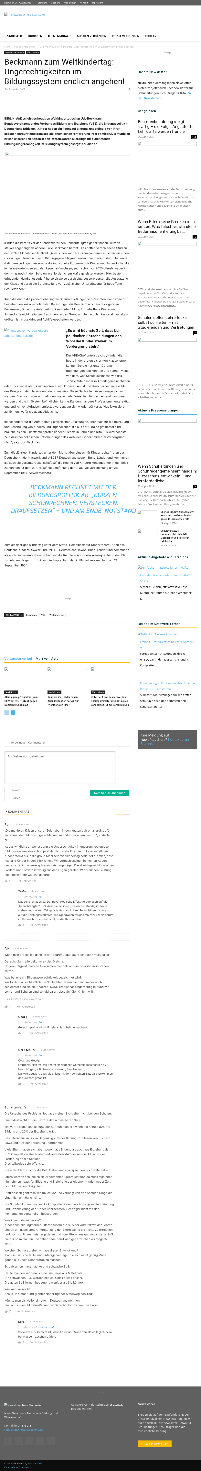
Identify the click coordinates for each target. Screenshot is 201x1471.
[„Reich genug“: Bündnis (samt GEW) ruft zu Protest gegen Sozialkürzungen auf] (23, 680)
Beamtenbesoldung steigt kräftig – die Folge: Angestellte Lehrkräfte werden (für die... (166, 126)
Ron (40, 896)
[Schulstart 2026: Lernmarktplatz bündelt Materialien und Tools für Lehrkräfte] (147, 536)
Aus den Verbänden (91, 36)
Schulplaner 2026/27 (109, 1404)
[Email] (68, 105)
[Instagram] (174, 2)
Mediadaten (70, 2)
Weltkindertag (56, 614)
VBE (43, 614)
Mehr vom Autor (48, 659)
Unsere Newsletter (152, 72)
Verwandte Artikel (18, 659)
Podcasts (152, 36)
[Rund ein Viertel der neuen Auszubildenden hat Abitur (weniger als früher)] (67, 680)
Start (7, 46)
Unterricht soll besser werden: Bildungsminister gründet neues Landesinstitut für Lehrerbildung (110, 701)
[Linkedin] (181, 2)
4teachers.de (35, 1463)
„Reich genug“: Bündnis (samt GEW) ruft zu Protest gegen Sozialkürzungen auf (21, 701)
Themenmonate (59, 36)
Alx (40, 1022)
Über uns (55, 2)
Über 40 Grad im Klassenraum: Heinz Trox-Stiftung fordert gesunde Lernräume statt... (177, 515)
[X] (187, 2)
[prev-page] (6, 712)
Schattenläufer (47, 1327)
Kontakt (84, 2)
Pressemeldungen (125, 36)
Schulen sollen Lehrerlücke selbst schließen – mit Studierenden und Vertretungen (166, 322)
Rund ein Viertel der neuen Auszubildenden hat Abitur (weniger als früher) (63, 701)
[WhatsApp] (50, 105)
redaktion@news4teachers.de (23, 1429)
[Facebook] (168, 2)
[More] (86, 105)
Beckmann (31, 614)
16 (195, 236)
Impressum (97, 2)
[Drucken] (77, 105)
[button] (192, 36)
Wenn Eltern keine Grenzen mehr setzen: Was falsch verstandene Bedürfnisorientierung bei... (167, 226)
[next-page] (13, 712)
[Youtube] (194, 2)
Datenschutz (11, 1467)
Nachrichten (33, 52)
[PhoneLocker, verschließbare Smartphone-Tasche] (33, 352)
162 (194, 136)
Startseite (42, 2)
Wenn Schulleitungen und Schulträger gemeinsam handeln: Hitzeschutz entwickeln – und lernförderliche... (167, 473)
